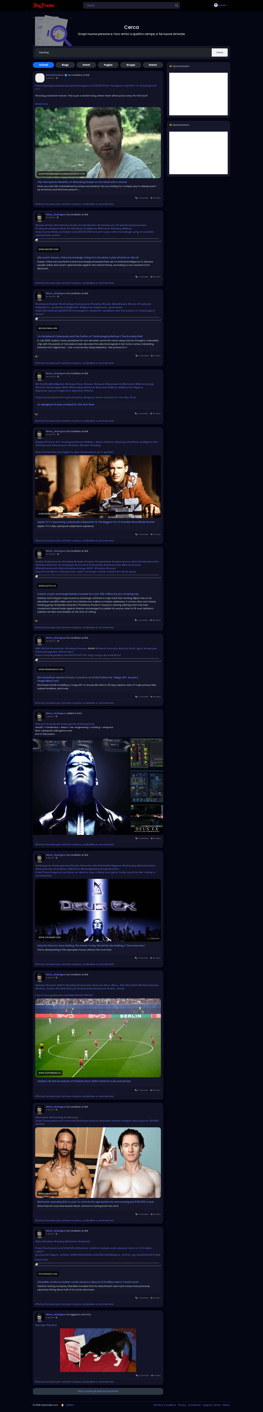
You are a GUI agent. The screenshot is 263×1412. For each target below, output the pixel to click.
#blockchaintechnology (72, 568)
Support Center (212, 1405)
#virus (79, 384)
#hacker (106, 304)
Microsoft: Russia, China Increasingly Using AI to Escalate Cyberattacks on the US (88, 257)
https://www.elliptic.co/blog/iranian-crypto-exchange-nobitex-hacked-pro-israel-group (85, 571)
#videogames (68, 723)
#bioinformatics (146, 865)
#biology (70, 384)
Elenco (226, 1405)
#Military (127, 228)
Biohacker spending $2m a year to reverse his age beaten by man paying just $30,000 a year (95, 1202)
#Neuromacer (60, 445)
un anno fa (50, 296)
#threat (88, 390)
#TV (58, 442)
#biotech (40, 387)
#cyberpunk (42, 304)
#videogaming (85, 723)
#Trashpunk (144, 304)
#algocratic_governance (107, 307)
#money (111, 568)
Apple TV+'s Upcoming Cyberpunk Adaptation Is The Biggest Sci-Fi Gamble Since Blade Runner (96, 522)
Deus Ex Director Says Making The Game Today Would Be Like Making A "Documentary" (91, 945)
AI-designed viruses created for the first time (65, 404)
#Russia (39, 225)
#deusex (40, 723)
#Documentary (44, 868)
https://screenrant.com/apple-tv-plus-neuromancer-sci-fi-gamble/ (74, 452)
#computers (84, 985)
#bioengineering (90, 868)
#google (40, 1325)
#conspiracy (60, 868)
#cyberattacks (112, 564)
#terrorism (86, 865)
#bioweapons (113, 384)
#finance (100, 568)
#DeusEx (74, 865)
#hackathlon (57, 648)
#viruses (88, 384)
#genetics (77, 390)
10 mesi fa (50, 217)
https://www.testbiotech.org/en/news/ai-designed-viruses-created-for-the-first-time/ (85, 397)
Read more (41, 103)
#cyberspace (82, 304)
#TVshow (49, 442)
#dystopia (120, 442)
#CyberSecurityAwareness (131, 225)
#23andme (71, 1241)
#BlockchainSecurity (46, 568)
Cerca (219, 52)
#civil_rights (136, 648)
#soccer (72, 988)
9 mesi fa (50, 78)
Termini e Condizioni (164, 1405)
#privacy (123, 648)
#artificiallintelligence (52, 384)
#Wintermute (43, 445)
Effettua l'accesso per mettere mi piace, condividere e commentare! (74, 204)
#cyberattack (85, 988)
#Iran (63, 228)
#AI (68, 228)
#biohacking (76, 387)
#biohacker (41, 1117)
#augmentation (109, 868)
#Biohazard (128, 384)
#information (66, 651)
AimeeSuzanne (55, 75)
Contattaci (194, 1405)
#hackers (73, 445)
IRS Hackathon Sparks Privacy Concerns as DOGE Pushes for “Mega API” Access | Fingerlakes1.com (87, 679)
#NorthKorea (61, 225)
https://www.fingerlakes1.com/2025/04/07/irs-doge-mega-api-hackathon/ (78, 655)
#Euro (107, 985)
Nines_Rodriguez (56, 214)
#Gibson (109, 442)
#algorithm (72, 307)
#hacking (95, 445)
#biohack (89, 387)
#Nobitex (40, 564)
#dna (38, 1241)
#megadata (51, 651)
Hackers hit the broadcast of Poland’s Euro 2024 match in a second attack (84, 1081)
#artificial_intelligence (84, 228)
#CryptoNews (103, 561)
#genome (65, 390)
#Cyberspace (66, 564)
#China (49, 225)
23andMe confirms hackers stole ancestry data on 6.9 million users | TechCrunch (87, 1282)
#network (80, 564)
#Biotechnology (145, 384)
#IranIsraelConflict (148, 561)
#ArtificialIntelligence (110, 865)
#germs (138, 387)
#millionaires (71, 1117)
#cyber (74, 225)
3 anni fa (50, 1109)
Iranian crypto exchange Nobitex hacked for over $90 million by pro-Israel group (88, 594)
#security (112, 648)
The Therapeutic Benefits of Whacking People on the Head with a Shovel (82, 182)
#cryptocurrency (121, 561)
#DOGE (45, 648)
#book (79, 442)
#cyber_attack (115, 988)
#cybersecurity (53, 561)
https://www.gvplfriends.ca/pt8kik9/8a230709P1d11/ (64, 995)
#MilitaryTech (125, 387)
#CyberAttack (95, 564)
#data (39, 651)
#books (132, 304)
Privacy (182, 1405)
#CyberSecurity (106, 225)
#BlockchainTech (131, 564)
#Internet (52, 564)
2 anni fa (50, 716)
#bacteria (101, 387)
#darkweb (84, 1241)
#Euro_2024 (118, 985)
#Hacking (116, 228)
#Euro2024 (132, 985)
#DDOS (61, 985)
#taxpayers (150, 648)
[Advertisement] (198, 94)
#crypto (89, 561)
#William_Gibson (93, 442)
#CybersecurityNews (47, 228)
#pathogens (54, 387)
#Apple (39, 442)
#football (60, 988)
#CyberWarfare (88, 225)
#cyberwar (100, 988)
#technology (66, 304)
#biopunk (99, 384)
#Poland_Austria (45, 988)
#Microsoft (103, 228)
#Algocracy (86, 307)
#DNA (65, 387)
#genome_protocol (46, 390)
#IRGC (90, 568)
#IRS (37, 648)
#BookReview (119, 304)
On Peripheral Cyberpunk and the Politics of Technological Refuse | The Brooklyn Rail (89, 336)
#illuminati (74, 868)
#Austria (153, 985)
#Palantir (101, 648)
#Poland (143, 985)
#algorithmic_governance (50, 307)
